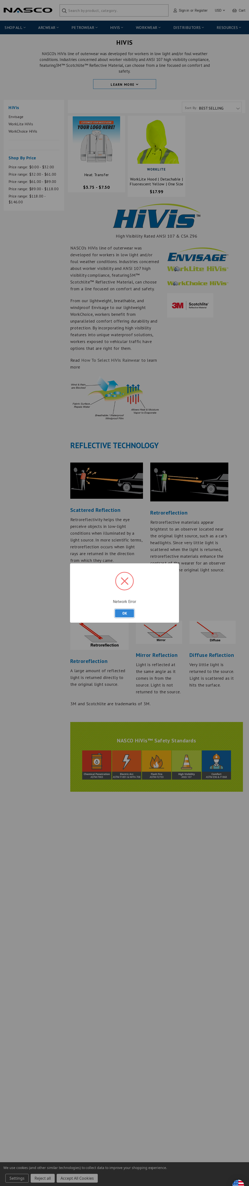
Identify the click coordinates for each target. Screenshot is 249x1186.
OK (124, 613)
